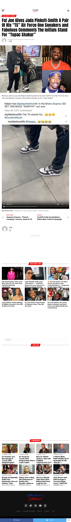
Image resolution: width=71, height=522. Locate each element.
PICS (53, 511)
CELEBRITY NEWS (29, 511)
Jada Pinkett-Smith (30, 210)
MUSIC (19, 511)
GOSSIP (39, 511)
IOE (10, 41)
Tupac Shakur (44, 210)
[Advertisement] (35, 4)
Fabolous (18, 210)
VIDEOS (46, 511)
